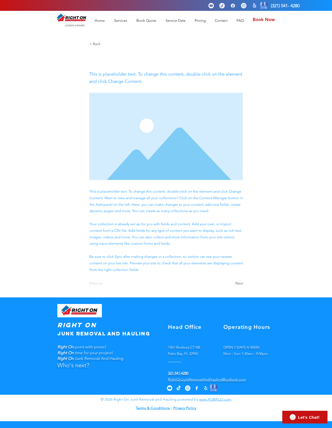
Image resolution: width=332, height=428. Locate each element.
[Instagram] (243, 5)
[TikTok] (222, 5)
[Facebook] (233, 5)
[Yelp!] (254, 5)
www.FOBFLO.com (215, 399)
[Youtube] (211, 5)
